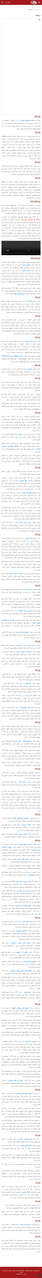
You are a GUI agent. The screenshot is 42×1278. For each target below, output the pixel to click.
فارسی (6, 2)
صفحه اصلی (37, 9)
